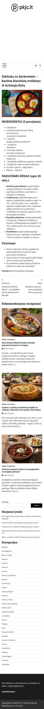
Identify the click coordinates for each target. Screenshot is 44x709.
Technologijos (6, 656)
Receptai (30, 271)
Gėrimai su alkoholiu (9, 575)
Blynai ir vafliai (7, 555)
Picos (3, 628)
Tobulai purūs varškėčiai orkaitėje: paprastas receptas (20, 527)
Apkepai (4, 547)
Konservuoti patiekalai (9, 604)
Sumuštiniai (6, 648)
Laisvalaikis (6, 616)
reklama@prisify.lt (16, 686)
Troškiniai (5, 660)
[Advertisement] (22, 39)
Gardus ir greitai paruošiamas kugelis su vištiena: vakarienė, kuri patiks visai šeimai (21, 408)
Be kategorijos (7, 551)
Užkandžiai (5, 664)
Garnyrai (5, 567)
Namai (4, 620)
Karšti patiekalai (18, 271)
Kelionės (5, 596)
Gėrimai (4, 571)
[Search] (40, 65)
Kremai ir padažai (8, 612)
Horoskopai (6, 583)
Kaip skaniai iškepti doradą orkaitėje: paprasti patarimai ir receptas (18, 343)
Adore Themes (16, 706)
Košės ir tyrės (6, 608)
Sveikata (5, 652)
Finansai (5, 563)
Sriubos (4, 644)
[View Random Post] (35, 65)
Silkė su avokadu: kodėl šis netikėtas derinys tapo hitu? (21, 537)
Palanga (4, 624)
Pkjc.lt (20, 703)
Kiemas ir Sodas (7, 600)
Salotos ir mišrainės (8, 640)
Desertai (5, 559)
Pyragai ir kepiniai (8, 632)
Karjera (4, 587)
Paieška (5, 502)
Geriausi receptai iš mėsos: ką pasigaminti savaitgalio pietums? (20, 470)
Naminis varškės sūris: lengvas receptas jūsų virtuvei (20, 523)
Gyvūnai (5, 579)
